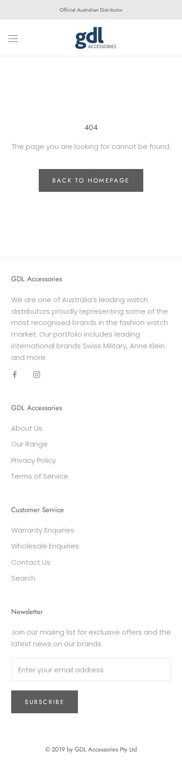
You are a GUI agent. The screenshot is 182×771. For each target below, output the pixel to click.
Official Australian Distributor (91, 10)
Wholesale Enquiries (45, 546)
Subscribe (44, 701)
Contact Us (30, 562)
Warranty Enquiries (42, 530)
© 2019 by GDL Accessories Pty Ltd (91, 749)
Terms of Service (39, 476)
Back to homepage (91, 180)
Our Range (29, 444)
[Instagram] (36, 374)
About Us (26, 428)
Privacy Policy (33, 460)
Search (23, 578)
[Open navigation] (13, 38)
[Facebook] (14, 374)
